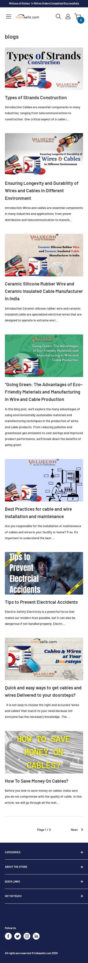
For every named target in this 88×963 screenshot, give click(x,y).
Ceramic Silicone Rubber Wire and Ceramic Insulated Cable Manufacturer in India (44, 291)
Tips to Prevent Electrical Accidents (41, 602)
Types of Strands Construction (36, 97)
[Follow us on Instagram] (26, 936)
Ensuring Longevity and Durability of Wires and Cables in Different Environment (41, 190)
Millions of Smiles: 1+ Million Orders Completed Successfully (44, 3)
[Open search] (58, 16)
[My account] (68, 16)
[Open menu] (8, 16)
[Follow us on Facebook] (8, 936)
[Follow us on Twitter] (17, 936)
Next (74, 830)
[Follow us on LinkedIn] (36, 936)
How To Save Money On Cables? (36, 781)
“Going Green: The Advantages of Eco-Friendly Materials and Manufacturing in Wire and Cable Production (44, 391)
